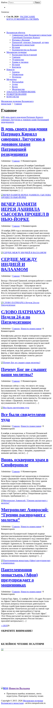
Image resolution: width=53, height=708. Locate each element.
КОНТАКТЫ (13, 96)
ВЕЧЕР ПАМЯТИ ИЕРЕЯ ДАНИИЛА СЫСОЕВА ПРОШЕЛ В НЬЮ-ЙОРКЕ (25, 212)
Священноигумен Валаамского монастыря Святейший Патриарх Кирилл (31, 36)
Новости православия (31, 328)
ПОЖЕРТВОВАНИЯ (16, 94)
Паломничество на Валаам (24, 50)
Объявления (17, 74)
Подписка (16, 77)
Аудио (15, 84)
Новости (11, 69)
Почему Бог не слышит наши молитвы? (24, 372)
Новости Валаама (19, 688)
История (16, 47)
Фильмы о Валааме (21, 40)
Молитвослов (18, 89)
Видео (15, 87)
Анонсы (16, 72)
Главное (18, 104)
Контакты (16, 67)
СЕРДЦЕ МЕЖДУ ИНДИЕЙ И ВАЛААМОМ (19, 264)
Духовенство (18, 59)
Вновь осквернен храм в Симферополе (24, 462)
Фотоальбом (17, 82)
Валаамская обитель (16, 32)
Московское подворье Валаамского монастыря (22, 702)
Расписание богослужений (24, 55)
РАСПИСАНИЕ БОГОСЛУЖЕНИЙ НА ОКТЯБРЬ (23, 17)
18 (4, 625)
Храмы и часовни (20, 62)
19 (6, 625)
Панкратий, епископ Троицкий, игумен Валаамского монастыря (30, 43)
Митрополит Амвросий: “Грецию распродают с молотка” (25, 514)
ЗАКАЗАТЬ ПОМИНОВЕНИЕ (21, 92)
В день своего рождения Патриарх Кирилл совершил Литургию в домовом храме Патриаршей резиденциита (24, 141)
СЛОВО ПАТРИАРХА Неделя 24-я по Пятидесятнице (23, 316)
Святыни (16, 57)
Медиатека (12, 79)
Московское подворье (17, 52)
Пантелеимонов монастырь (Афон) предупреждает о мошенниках (19, 577)
